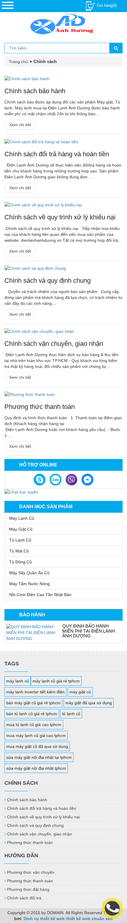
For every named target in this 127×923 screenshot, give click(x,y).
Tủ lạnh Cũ (20, 540)
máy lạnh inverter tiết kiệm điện (35, 692)
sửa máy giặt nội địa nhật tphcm (36, 768)
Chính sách (45, 61)
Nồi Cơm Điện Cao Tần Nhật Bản (40, 594)
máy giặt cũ (80, 692)
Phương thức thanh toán (39, 406)
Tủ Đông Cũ (20, 562)
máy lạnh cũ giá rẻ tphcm (56, 681)
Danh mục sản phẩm (45, 506)
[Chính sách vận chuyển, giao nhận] (63, 331)
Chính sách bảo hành (34, 91)
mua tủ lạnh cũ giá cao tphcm (33, 724)
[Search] (115, 48)
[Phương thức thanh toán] (63, 394)
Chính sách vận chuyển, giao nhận (53, 343)
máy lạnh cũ (17, 681)
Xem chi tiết (20, 124)
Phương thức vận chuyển (30, 872)
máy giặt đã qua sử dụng (88, 702)
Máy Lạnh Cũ (21, 518)
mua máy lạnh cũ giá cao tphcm (36, 735)
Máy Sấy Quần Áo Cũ (29, 572)
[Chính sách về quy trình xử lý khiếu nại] (63, 205)
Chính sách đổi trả (24, 898)
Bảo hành (32, 614)
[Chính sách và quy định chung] (63, 268)
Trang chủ (18, 61)
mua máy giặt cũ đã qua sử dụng (37, 746)
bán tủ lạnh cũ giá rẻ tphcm (31, 713)
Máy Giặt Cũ (20, 529)
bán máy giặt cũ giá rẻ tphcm (33, 702)
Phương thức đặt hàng (28, 889)
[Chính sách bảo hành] (63, 79)
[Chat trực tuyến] (21, 491)
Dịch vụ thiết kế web (44, 918)
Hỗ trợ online (38, 464)
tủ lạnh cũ (71, 713)
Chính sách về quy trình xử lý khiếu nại (59, 217)
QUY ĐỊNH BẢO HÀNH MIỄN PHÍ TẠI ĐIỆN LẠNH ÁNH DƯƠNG (88, 630)
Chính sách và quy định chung (47, 280)
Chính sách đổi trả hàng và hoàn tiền (56, 154)
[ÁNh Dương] (63, 25)
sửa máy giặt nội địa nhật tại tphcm (39, 757)
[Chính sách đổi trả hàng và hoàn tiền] (63, 142)
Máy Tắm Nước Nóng (29, 583)
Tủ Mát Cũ (19, 551)
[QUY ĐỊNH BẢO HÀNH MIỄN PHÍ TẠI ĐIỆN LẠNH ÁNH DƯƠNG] (31, 632)
